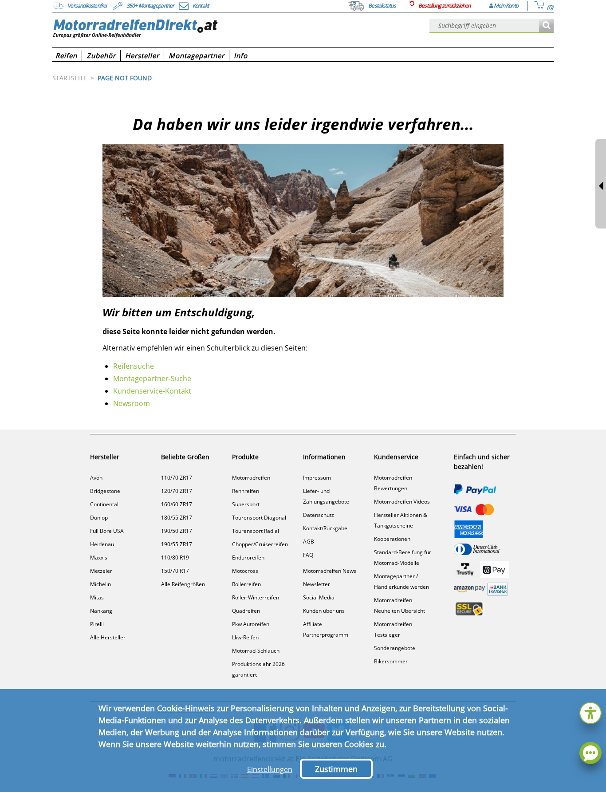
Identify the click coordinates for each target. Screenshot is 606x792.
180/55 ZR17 (176, 517)
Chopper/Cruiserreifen (260, 544)
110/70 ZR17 (176, 477)
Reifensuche (133, 366)
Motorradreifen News (329, 571)
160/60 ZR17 (176, 504)
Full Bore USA (107, 531)
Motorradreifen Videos (402, 501)
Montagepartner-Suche (152, 378)
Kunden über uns (324, 611)
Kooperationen (392, 539)
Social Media (318, 597)
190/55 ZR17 (176, 544)
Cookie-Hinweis (186, 708)
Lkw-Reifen (245, 637)
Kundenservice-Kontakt (152, 391)
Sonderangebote (394, 648)
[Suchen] (546, 26)
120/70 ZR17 (176, 491)
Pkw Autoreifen (250, 624)
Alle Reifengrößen (183, 584)
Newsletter (316, 584)
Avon (96, 477)
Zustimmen (336, 769)
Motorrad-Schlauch (255, 650)
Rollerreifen (246, 584)
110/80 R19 (175, 557)
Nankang (101, 611)
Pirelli (97, 624)
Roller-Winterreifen (255, 597)
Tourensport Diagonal (259, 517)
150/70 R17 (175, 571)
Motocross (245, 571)
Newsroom (131, 403)
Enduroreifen (248, 557)
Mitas (97, 597)
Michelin (100, 584)
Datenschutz (318, 515)
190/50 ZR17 (176, 531)
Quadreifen (246, 611)
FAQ (308, 555)
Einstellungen (269, 769)
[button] (590, 711)
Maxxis (98, 557)
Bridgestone (105, 491)
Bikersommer (391, 661)
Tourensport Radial (255, 531)
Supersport (246, 504)
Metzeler (101, 571)
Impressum (317, 477)
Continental (104, 504)
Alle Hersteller (108, 637)
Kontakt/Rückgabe (325, 528)
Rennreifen (245, 491)
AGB (308, 541)
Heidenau (102, 544)
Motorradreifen (251, 477)
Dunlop (99, 517)
